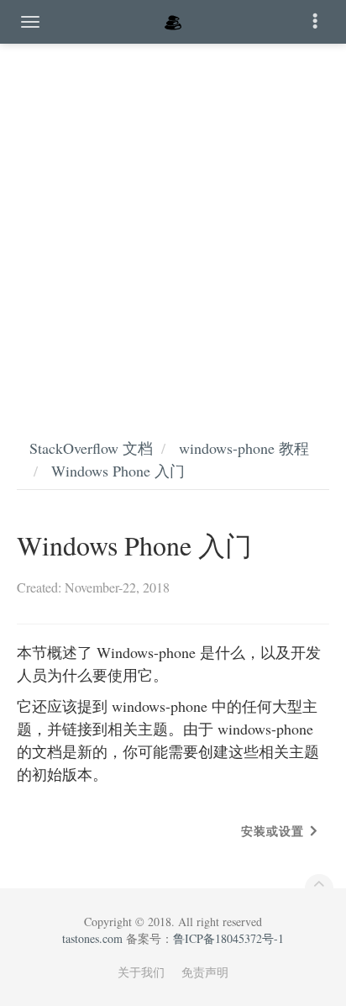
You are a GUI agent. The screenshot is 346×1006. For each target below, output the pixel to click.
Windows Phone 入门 (118, 471)
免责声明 (204, 972)
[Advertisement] (173, 223)
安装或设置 (272, 831)
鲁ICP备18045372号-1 (228, 938)
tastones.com (92, 938)
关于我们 (141, 972)
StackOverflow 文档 (91, 448)
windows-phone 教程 (244, 448)
